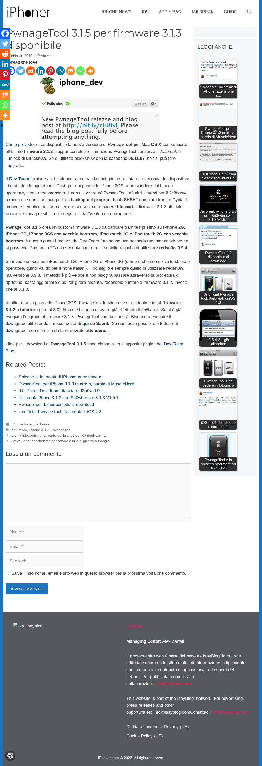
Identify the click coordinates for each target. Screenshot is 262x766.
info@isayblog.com (173, 683)
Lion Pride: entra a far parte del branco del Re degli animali (59, 435)
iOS (145, 12)
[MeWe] (60, 70)
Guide (230, 12)
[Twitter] (20, 70)
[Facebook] (5, 33)
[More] (90, 70)
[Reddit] (30, 70)
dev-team (19, 430)
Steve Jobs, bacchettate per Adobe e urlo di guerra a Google (61, 441)
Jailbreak (202, 12)
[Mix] (70, 70)
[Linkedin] (40, 70)
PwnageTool (61, 430)
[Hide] (2, 125)
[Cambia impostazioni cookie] (10, 756)
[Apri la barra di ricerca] (249, 12)
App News (170, 12)
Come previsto (20, 144)
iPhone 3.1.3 (39, 430)
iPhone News (117, 12)
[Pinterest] (50, 70)
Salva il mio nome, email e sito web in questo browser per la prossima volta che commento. (98, 573)
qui (85, 323)
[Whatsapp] (80, 70)
